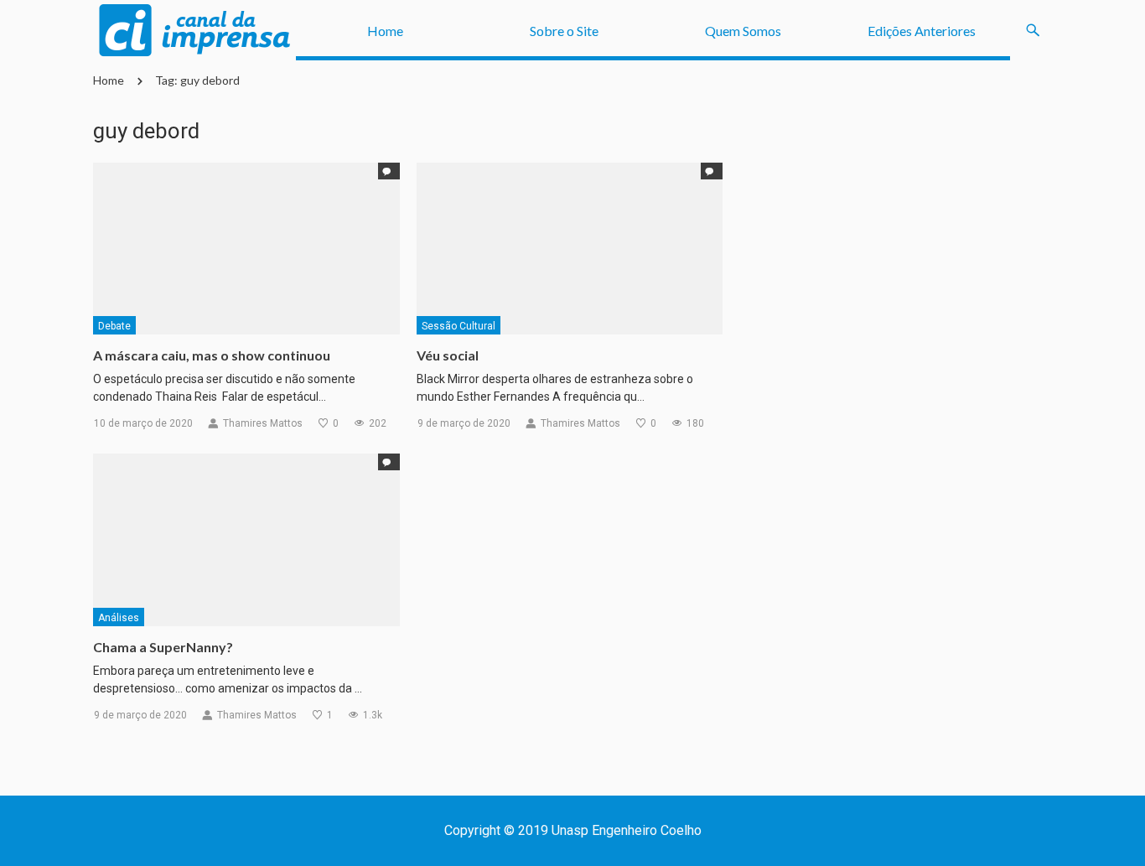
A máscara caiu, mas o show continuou (211, 355)
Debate (114, 326)
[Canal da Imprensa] (194, 30)
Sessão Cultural (458, 326)
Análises (118, 618)
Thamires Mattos (263, 423)
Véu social (448, 355)
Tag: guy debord (197, 80)
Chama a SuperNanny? (163, 647)
